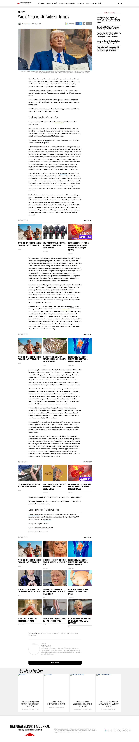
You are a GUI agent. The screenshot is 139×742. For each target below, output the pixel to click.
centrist (50, 195)
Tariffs (30, 635)
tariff (72, 306)
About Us (41, 3)
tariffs (37, 157)
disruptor (68, 408)
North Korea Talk (91, 729)
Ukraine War (62, 730)
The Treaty (57, 730)
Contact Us (80, 3)
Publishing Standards (67, 3)
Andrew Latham (27, 24)
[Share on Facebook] (77, 23)
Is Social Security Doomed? (38, 532)
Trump (55, 497)
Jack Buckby (51, 707)
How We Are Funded (93, 3)
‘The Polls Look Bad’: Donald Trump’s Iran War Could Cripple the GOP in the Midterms (108, 28)
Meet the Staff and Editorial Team (82, 730)
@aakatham (47, 519)
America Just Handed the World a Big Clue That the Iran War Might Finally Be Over (108, 42)
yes (47, 140)
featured (56, 633)
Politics (69, 633)
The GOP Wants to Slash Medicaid (40, 528)
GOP (60, 633)
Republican (75, 633)
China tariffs (65, 309)
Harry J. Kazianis (25, 709)
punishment (44, 504)
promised (63, 173)
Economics (50, 633)
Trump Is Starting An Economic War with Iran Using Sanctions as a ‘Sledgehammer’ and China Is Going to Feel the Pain (108, 49)
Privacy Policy (93, 730)
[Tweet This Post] (80, 23)
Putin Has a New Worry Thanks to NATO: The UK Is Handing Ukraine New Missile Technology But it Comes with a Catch (109, 35)
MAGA (64, 633)
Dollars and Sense (83, 729)
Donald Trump (59, 122)
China (53, 157)
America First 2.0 (71, 266)
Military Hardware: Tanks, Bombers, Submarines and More (66, 729)
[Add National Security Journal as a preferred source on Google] (70, 23)
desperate (45, 143)
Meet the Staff (52, 3)
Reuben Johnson (104, 709)
